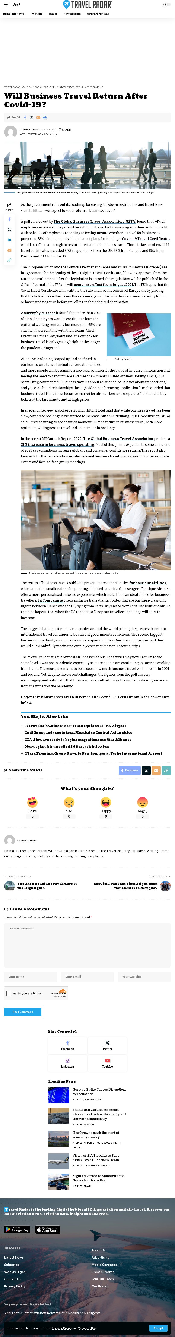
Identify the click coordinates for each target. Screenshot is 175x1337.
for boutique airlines (147, 583)
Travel (100, 1100)
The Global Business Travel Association (118, 439)
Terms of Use (87, 1328)
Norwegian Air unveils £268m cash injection (67, 747)
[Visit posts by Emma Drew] (10, 132)
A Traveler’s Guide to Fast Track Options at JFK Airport (75, 726)
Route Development (108, 1143)
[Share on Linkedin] (9, 240)
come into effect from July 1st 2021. (104, 285)
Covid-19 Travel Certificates (146, 239)
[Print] (45, 117)
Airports (78, 1100)
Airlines (77, 1124)
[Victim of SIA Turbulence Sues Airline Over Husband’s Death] (58, 1161)
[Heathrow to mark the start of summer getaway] (58, 1139)
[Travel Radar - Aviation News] (87, 4)
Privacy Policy (62, 1328)
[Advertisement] (87, 50)
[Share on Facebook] (25, 117)
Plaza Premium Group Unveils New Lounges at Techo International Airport (93, 754)
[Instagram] (67, 1063)
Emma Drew (30, 129)
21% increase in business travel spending (57, 445)
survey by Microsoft (41, 313)
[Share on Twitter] (32, 117)
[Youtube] (107, 1063)
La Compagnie (50, 600)
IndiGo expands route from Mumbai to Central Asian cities (78, 733)
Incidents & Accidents (97, 1166)
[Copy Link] (9, 260)
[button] (158, 1328)
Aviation (90, 1100)
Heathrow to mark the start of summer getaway (96, 1135)
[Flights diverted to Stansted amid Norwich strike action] (58, 1182)
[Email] (38, 117)
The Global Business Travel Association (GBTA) (95, 221)
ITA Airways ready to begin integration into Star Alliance (78, 740)
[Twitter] (107, 1045)
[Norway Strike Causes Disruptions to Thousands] (58, 1095)
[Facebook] (67, 1045)
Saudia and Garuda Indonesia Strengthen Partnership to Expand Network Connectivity (99, 1114)
